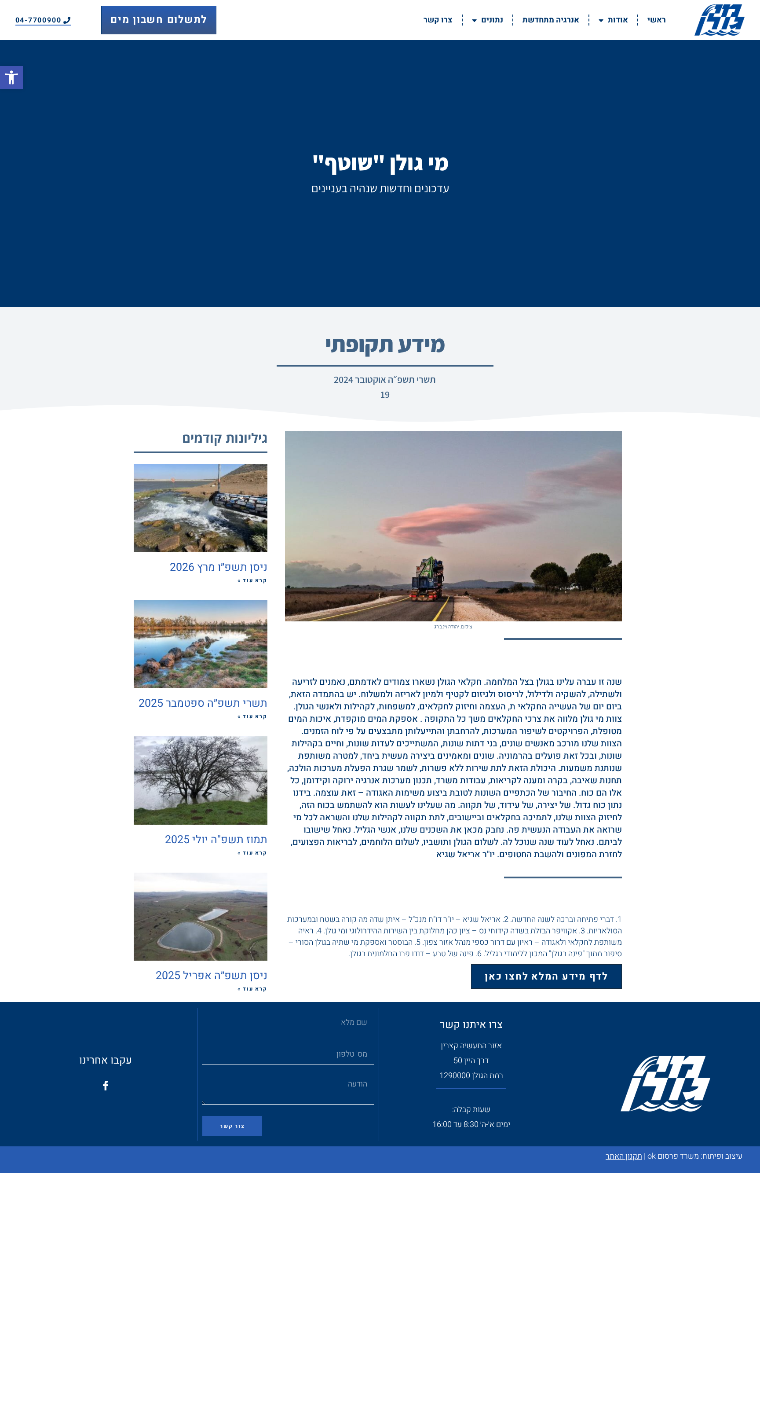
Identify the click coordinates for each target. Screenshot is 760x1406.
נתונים (492, 20)
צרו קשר (438, 20)
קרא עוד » (252, 580)
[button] (11, 77)
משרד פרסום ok (673, 1156)
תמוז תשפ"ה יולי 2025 (216, 840)
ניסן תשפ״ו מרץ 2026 (218, 567)
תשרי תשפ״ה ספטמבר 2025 (203, 703)
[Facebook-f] (105, 1085)
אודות (618, 20)
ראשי (656, 20)
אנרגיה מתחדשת (550, 20)
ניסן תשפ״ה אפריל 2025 (211, 976)
